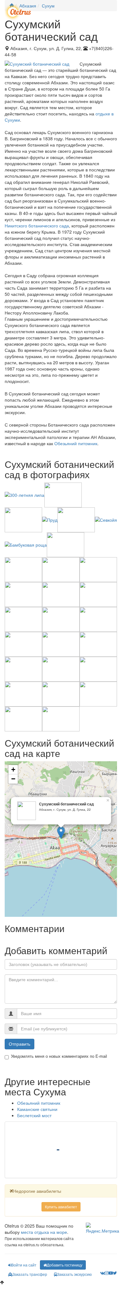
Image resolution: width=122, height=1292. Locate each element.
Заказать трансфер (29, 1274)
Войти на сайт (24, 1264)
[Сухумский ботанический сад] (61, 832)
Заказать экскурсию (74, 1274)
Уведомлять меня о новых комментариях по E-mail (59, 1056)
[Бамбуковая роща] (26, 544)
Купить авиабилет (61, 1206)
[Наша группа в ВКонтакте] (102, 1273)
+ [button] (13, 769)
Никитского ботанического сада (37, 225)
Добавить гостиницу (64, 1264)
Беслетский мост (34, 1115)
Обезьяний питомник (75, 443)
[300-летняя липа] (24, 494)
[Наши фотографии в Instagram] (107, 1273)
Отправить (19, 1044)
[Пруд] (49, 519)
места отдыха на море (44, 1232)
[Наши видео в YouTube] (111, 1273)
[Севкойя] (106, 519)
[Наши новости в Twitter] (115, 1273)
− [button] (13, 779)
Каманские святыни (37, 1109)
